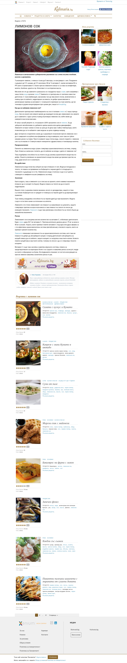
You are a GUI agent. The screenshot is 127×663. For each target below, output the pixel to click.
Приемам (53, 657)
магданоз (46, 390)
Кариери (44, 630)
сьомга (70, 545)
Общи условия (40, 660)
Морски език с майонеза (56, 423)
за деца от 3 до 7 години (67, 380)
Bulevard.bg (75, 629)
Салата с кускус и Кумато (57, 307)
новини (20, 2)
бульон (69, 313)
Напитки (57, 16)
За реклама (24, 639)
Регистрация (94, 9)
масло (58, 392)
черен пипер (69, 387)
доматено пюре (57, 587)
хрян (73, 551)
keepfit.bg (62, 104)
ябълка (65, 549)
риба (44, 420)
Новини (27, 16)
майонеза (67, 427)
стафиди (61, 311)
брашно (45, 429)
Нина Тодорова (36, 275)
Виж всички (76, 635)
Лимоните (34, 210)
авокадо (67, 311)
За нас (22, 630)
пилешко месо (68, 390)
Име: (84, 144)
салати (56, 302)
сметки (57, 2)
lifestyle (42, 2)
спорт (28, 2)
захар (53, 507)
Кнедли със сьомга (53, 541)
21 (46, 615)
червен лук (58, 549)
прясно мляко (52, 547)
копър (52, 505)
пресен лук (53, 311)
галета (73, 429)
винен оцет (51, 593)
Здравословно (83, 16)
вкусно (50, 2)
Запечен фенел (50, 501)
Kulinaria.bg (94, 629)
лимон (37, 94)
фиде (51, 387)
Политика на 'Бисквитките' (29, 651)
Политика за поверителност (56, 660)
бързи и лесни (48, 302)
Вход (89, 9)
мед (73, 351)
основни (50, 420)
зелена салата (62, 551)
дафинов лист (59, 387)
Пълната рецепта (48, 317)
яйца (44, 392)
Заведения (69, 16)
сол (44, 315)
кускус (75, 313)
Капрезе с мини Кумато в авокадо (57, 346)
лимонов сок (62, 313)
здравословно (59, 304)
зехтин (48, 315)
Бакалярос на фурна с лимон (58, 462)
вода (25, 94)
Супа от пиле (50, 383)
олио (51, 427)
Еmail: (84, 152)
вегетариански (48, 304)
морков (57, 390)
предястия (63, 302)
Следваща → (53, 615)
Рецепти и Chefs (42, 16)
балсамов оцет (47, 353)
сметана (71, 549)
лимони (64, 123)
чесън (52, 468)
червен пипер (65, 429)
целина (51, 390)
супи (44, 380)
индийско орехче (48, 549)
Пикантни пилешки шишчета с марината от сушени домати (60, 580)
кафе (63, 92)
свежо (35, 2)
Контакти (44, 635)
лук (62, 390)
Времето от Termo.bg (104, 1)
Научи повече (41, 657)
